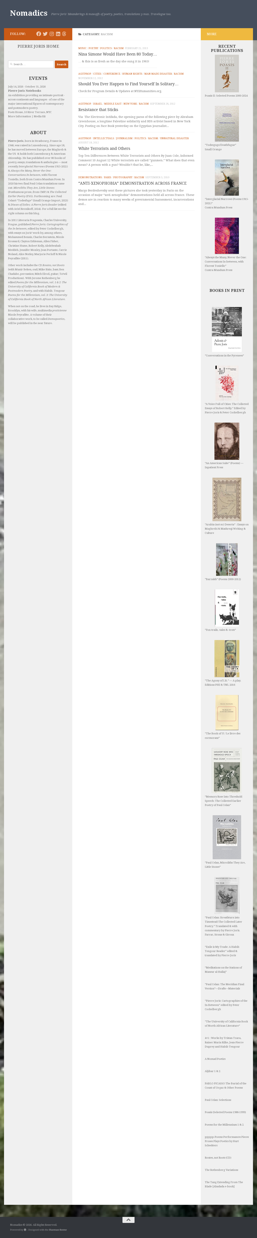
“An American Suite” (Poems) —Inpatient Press (224, 465)
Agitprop (84, 73)
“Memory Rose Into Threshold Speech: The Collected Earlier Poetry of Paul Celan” (223, 801)
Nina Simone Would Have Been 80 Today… (117, 54)
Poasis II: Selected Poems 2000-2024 (226, 95)
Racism (119, 48)
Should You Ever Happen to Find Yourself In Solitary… (128, 84)
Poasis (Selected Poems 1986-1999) (225, 1112)
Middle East (112, 103)
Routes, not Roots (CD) (218, 1157)
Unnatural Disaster (174, 138)
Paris (107, 177)
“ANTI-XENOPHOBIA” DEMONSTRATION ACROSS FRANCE (132, 183)
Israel (97, 103)
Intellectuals (103, 138)
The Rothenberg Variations (221, 1169)
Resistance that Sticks (98, 109)
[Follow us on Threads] (64, 33)
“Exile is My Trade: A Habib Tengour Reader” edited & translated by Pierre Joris (222, 951)
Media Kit (40, 116)
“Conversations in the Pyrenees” (224, 355)
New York (130, 103)
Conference (111, 73)
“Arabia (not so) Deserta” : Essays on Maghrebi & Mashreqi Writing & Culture (227, 528)
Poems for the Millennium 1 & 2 (224, 1124)
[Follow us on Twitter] (45, 33)
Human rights (132, 73)
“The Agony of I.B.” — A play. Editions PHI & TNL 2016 (223, 682)
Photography (122, 177)
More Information (19, 116)
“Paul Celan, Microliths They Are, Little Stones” (225, 864)
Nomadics (28, 13)
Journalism (124, 138)
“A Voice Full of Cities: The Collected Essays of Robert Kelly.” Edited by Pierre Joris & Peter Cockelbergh (227, 408)
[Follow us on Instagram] (51, 33)
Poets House (15, 112)
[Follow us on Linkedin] (58, 33)
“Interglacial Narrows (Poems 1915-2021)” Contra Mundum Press (227, 203)
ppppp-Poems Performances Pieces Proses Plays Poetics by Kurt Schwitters (227, 1141)
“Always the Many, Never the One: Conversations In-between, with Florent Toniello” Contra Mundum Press (225, 264)
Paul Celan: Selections (218, 1099)
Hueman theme (58, 1229)
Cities (97, 73)
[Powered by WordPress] (25, 1230)
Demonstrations (90, 177)
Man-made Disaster (158, 73)
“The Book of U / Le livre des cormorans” (222, 735)
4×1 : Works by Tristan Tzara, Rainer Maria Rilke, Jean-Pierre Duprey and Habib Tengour (224, 1042)
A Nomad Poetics (215, 1058)
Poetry (93, 48)
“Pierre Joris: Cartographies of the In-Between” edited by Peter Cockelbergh (226, 1005)
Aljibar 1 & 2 (212, 1071)
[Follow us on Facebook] (38, 33)
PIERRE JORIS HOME (38, 46)
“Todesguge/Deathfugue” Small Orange (220, 147)
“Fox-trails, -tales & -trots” (220, 629)
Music (82, 48)
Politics (106, 48)
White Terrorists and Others (104, 148)
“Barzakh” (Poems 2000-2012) (223, 579)
